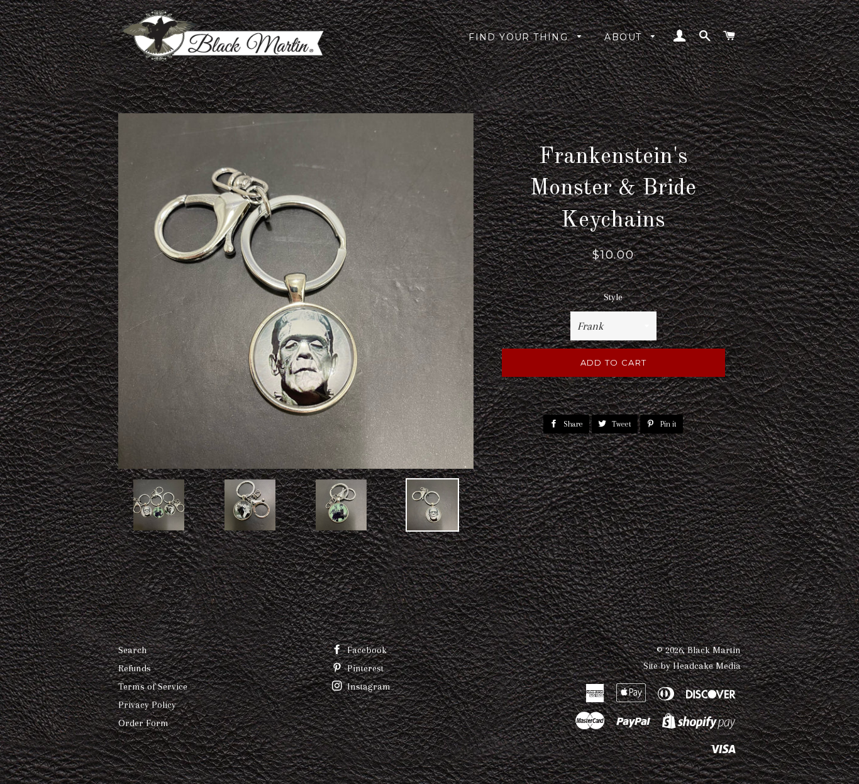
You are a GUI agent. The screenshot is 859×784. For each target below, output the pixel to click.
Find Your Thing (519, 37)
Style (613, 297)
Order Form (143, 723)
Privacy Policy (147, 704)
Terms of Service (152, 686)
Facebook (366, 650)
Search (132, 650)
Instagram (368, 686)
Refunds (134, 668)
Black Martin (714, 650)
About (624, 37)
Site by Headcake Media (692, 665)
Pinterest (364, 668)
